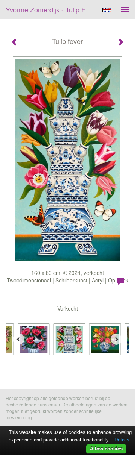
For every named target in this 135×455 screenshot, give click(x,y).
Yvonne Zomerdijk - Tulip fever (52, 9)
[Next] (116, 339)
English (106, 10)
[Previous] (18, 339)
